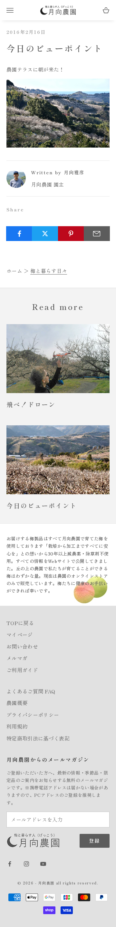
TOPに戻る (20, 623)
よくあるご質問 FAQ (30, 691)
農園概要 (16, 703)
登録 (94, 840)
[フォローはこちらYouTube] (43, 864)
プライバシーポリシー (32, 715)
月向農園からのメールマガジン (48, 759)
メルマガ (16, 658)
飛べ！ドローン (31, 404)
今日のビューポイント (41, 505)
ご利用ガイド (22, 670)
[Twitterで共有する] (45, 234)
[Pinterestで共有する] (71, 234)
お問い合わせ (22, 646)
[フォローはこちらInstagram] (26, 864)
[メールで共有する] (97, 234)
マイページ (19, 634)
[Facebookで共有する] (19, 234)
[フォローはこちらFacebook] (9, 864)
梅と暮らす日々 (48, 271)
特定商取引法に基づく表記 (38, 738)
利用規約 (16, 726)
